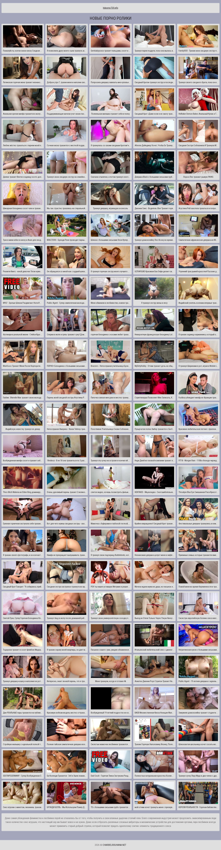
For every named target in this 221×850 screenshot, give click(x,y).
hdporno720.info (110, 7)
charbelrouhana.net (114, 845)
